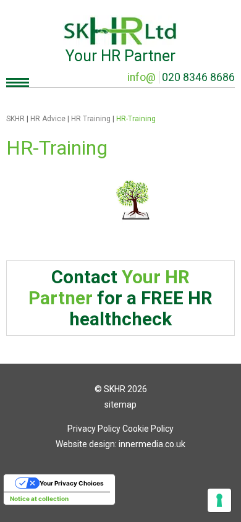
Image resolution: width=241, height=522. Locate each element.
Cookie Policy (148, 429)
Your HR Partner (120, 56)
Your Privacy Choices (72, 483)
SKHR (15, 118)
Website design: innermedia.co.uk (120, 444)
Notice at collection (39, 498)
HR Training (91, 118)
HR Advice (48, 118)
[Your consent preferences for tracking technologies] (219, 500)
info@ (141, 77)
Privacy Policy (93, 429)
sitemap (120, 404)
